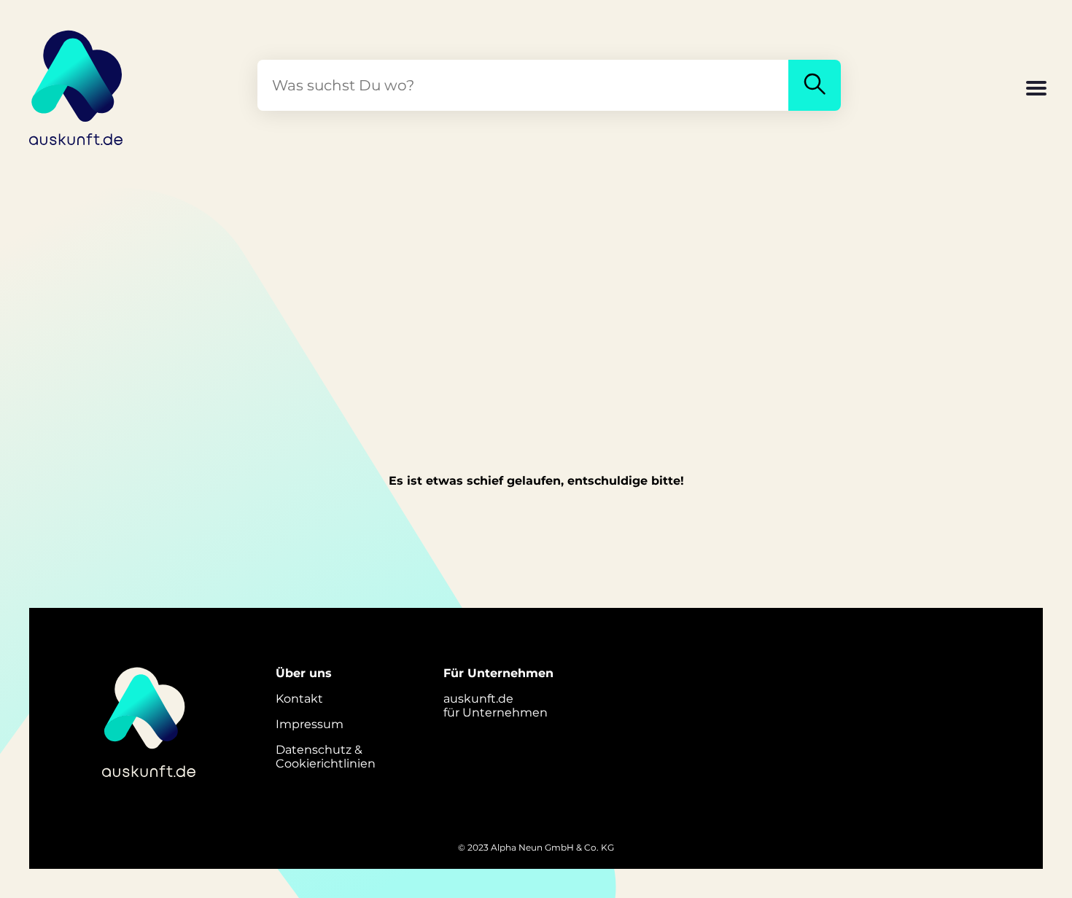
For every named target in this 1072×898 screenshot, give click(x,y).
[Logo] (76, 85)
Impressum (309, 724)
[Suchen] (814, 85)
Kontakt (299, 699)
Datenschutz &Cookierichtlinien (326, 756)
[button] (1036, 90)
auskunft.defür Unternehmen (495, 705)
